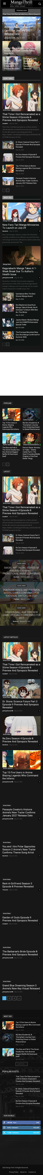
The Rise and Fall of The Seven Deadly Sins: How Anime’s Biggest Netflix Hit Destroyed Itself (11, 452)
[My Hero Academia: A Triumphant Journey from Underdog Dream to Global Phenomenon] (32, 414)
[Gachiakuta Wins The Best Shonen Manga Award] (8, 297)
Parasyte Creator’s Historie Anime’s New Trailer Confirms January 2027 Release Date (27, 180)
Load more (20, 1064)
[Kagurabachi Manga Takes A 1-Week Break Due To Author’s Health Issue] (21, 255)
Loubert (5, 123)
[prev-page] (3, 190)
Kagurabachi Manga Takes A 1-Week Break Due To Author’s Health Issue (19, 271)
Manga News (7, 221)
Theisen (5, 890)
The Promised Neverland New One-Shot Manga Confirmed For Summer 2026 (28, 334)
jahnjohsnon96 (9, 38)
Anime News (7, 110)
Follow (36, 1127)
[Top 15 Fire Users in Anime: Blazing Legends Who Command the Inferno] (8, 169)
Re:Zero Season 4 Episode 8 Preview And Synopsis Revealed (20, 740)
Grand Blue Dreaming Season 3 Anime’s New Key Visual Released (21, 987)
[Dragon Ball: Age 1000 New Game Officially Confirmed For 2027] (21, 615)
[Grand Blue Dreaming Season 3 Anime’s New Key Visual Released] (21, 972)
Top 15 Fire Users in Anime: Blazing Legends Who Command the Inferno (28, 168)
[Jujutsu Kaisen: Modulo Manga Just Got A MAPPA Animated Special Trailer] (8, 323)
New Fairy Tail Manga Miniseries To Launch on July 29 (20, 226)
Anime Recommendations (31, 444)
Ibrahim (5, 231)
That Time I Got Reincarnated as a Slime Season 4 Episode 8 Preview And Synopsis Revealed (21, 117)
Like (37, 1122)
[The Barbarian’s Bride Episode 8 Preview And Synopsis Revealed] (21, 938)
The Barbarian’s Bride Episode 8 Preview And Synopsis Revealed (20, 953)
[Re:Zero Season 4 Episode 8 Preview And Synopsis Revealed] (8, 157)
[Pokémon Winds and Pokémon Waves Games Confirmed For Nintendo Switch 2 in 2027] (21, 593)
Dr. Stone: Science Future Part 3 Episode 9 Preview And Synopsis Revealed (28, 144)
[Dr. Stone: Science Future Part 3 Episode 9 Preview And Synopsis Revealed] (8, 145)
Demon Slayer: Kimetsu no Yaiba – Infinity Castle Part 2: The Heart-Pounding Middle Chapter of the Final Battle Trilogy (31, 453)
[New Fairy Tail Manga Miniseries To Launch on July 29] (21, 212)
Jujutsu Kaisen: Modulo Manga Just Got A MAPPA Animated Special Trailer (27, 322)
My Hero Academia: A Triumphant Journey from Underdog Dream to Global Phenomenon (31, 426)
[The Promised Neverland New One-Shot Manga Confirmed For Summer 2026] (8, 335)
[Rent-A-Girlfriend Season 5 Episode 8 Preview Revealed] (12, 63)
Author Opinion (8, 420)
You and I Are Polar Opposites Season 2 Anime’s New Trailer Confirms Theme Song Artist (19, 849)
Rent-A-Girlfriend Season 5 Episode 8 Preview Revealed (18, 885)
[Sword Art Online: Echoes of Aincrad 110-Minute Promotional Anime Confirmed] (21, 570)
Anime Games (21, 563)
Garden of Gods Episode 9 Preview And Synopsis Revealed (20, 919)
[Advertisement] (21, 374)
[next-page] (7, 190)
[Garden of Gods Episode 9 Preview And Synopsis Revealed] (31, 63)
